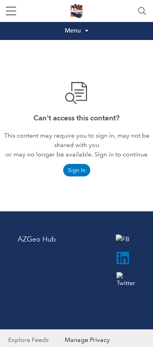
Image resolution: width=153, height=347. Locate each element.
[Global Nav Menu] (11, 11)
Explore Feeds (28, 339)
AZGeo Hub (37, 239)
